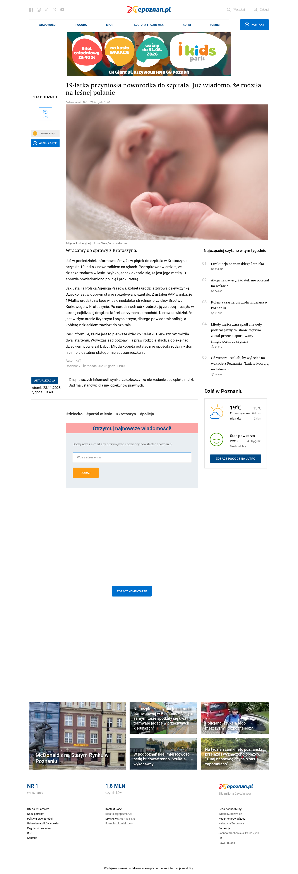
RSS (29, 833)
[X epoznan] (55, 10)
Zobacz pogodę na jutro (235, 459)
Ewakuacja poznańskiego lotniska (237, 264)
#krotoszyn (126, 413)
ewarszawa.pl (143, 868)
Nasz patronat (35, 813)
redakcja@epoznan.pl (118, 813)
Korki (187, 24)
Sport (110, 24)
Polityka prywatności (40, 818)
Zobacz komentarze (132, 591)
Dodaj (86, 473)
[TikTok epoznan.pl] (47, 10)
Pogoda (81, 24)
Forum (214, 24)
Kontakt (258, 24)
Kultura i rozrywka (149, 24)
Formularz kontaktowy (119, 823)
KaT (78, 360)
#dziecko (74, 413)
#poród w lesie (99, 413)
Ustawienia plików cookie (42, 823)
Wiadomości (48, 24)
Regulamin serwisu (39, 828)
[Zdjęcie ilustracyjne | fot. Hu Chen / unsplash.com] (132, 172)
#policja (147, 413)
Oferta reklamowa (38, 809)
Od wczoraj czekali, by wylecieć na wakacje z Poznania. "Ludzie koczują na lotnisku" (240, 363)
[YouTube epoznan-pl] (62, 10)
